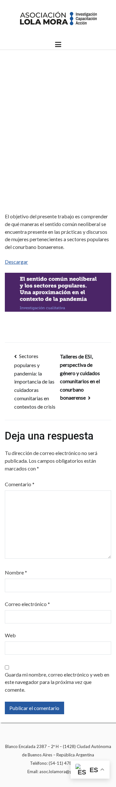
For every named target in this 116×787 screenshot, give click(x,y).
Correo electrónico (27, 604)
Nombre (16, 572)
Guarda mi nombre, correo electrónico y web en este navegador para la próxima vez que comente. (57, 682)
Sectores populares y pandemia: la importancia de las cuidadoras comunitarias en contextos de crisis (34, 381)
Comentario (19, 484)
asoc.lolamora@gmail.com (64, 771)
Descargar (16, 262)
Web (10, 635)
